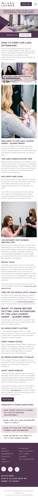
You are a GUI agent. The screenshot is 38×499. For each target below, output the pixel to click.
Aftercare (24, 448)
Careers (23, 456)
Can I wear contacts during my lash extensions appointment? (18, 412)
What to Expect (26, 451)
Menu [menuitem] (35, 4)
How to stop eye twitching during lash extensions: (18, 429)
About (4, 448)
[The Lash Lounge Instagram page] (10, 469)
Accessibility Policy (19, 493)
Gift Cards (24, 454)
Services (5, 451)
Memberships (7, 454)
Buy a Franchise (26, 459)
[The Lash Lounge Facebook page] (3, 469)
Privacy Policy (7, 490)
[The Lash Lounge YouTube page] (17, 469)
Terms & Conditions (28, 490)
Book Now (26, 4)
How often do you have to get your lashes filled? (18, 437)
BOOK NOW (7, 399)
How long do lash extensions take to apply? (19, 421)
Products (5, 456)
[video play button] (19, 73)
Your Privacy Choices (17, 490)
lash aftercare (16, 390)
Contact (5, 462)
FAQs (3, 459)
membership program (25, 302)
